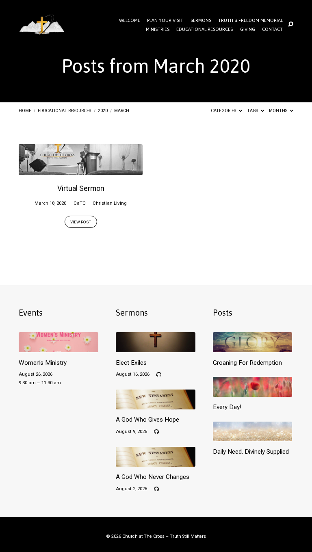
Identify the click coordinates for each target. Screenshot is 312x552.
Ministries (157, 29)
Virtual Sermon (80, 188)
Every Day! (227, 407)
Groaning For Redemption (247, 362)
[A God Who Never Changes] (155, 462)
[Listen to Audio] (158, 374)
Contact (272, 29)
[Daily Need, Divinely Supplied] (252, 436)
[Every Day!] (252, 392)
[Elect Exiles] (155, 347)
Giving (247, 29)
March (121, 110)
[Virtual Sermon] (81, 170)
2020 (103, 110)
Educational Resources (204, 29)
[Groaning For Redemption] (252, 347)
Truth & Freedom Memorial (250, 20)
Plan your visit (165, 20)
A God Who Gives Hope (147, 419)
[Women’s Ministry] (58, 347)
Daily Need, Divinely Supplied (251, 451)
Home (25, 110)
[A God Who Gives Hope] (155, 405)
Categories (224, 110)
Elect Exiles (131, 362)
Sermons (201, 20)
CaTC (80, 203)
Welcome (129, 20)
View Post (80, 222)
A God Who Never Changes (152, 477)
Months (278, 110)
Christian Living (110, 203)
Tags (253, 110)
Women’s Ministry (43, 362)
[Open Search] (290, 24)
